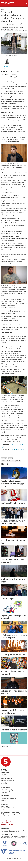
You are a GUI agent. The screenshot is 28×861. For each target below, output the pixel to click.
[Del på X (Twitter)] (14, 77)
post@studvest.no (6, 775)
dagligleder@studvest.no (18, 814)
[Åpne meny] (26, 3)
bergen (10, 458)
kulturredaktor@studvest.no (8, 798)
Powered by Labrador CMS (14, 858)
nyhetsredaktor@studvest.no (9, 791)
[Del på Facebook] (11, 77)
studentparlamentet (8, 460)
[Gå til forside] (7, 3)
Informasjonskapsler (7, 821)
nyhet (18, 460)
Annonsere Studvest (7, 824)
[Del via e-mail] (16, 77)
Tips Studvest (5, 822)
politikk (4, 458)
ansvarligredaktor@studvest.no (9, 782)
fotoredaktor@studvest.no (8, 807)
